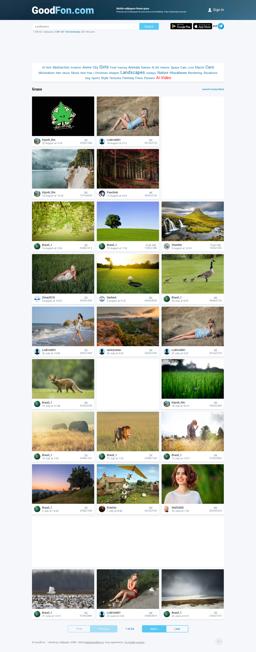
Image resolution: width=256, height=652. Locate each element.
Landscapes (132, 72)
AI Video (163, 77)
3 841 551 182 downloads (67, 31)
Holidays (151, 73)
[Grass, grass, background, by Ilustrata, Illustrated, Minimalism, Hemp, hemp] (63, 135)
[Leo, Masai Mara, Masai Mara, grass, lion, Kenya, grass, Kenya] (128, 450)
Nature (162, 72)
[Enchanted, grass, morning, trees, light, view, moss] (128, 187)
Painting (122, 67)
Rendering (195, 73)
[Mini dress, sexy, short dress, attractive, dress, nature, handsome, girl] (128, 135)
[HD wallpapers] (181, 26)
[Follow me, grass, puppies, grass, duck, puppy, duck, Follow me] (193, 292)
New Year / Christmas (94, 73)
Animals (134, 67)
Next (153, 629)
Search (149, 26)
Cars (209, 67)
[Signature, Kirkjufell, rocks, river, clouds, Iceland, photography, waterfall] (193, 240)
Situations (210, 73)
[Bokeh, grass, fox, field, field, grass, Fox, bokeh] (63, 398)
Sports (95, 78)
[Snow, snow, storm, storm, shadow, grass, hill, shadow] (193, 608)
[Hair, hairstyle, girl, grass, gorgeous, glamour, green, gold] (193, 503)
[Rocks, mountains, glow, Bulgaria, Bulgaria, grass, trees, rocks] (128, 345)
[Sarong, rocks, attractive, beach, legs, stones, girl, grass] (63, 345)
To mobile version (134, 642)
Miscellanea (178, 73)
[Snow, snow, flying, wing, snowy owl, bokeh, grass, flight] (63, 608)
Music (66, 73)
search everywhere (213, 89)
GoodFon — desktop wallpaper (52, 642)
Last (177, 629)
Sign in (218, 9)
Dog (87, 78)
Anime (86, 67)
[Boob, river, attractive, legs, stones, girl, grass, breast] (128, 608)
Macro (199, 67)
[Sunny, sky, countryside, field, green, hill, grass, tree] (128, 240)
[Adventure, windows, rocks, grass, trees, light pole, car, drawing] (128, 503)
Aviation (76, 67)
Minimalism (47, 73)
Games (145, 67)
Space (175, 67)
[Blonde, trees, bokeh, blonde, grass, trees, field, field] (193, 450)
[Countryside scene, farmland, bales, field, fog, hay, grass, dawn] (63, 450)
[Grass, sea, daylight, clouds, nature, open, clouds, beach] (63, 187)
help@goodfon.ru (94, 642)
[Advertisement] (128, 529)
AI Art (155, 67)
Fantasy (128, 78)
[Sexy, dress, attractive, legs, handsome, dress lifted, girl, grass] (193, 345)
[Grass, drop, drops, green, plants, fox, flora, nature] (193, 398)
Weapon (114, 73)
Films (139, 78)
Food (113, 67)
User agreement (114, 642)
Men (58, 73)
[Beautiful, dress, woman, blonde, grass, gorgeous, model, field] (63, 292)
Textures (115, 78)
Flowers (149, 78)
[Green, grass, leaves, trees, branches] (63, 240)
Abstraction (61, 67)
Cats (183, 67)
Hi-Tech (46, 67)
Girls (104, 67)
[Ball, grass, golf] (128, 292)
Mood (75, 73)
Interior (165, 67)
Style (104, 78)
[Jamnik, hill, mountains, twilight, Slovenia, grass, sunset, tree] (63, 503)
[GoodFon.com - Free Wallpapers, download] (63, 10)
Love (191, 67)
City (95, 67)
